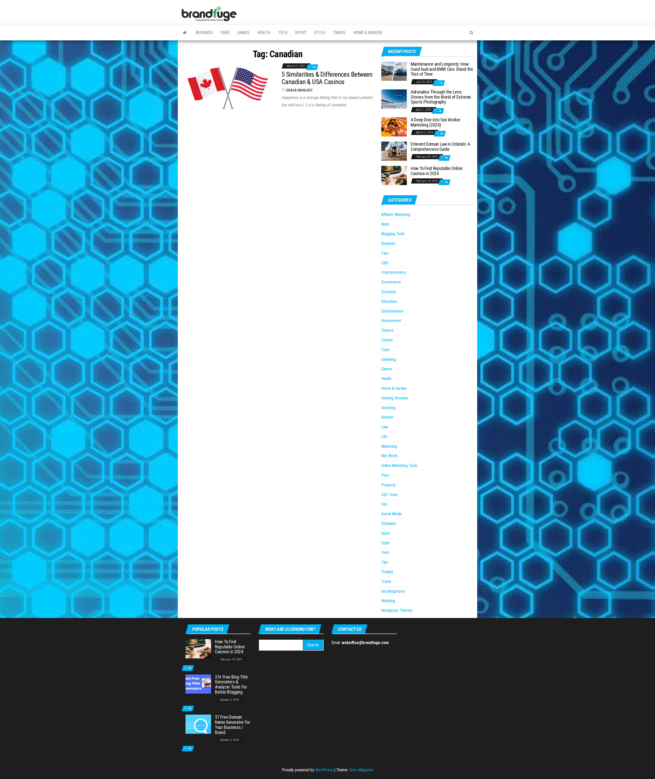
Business (204, 32)
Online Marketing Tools (399, 465)
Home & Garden (368, 32)
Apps (385, 224)
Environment (391, 320)
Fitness (387, 340)
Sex (384, 504)
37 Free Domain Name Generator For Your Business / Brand (232, 724)
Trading (387, 571)
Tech (282, 32)
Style (319, 32)
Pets (385, 475)
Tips (384, 562)
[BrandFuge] (185, 32)
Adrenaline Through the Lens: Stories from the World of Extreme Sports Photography (441, 97)
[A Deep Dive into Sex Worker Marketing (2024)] (394, 126)
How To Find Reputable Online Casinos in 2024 (437, 171)
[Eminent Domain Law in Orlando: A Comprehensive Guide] (394, 150)
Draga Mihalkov (299, 90)
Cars (225, 32)
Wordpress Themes (397, 610)
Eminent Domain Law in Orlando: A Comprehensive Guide (440, 146)
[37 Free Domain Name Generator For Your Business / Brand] (198, 723)
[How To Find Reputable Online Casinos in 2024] (394, 175)
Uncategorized (393, 591)
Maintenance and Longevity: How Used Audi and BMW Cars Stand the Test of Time (442, 69)
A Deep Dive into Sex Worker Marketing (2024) (436, 122)
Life (384, 436)
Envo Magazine (361, 769)
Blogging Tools (393, 233)
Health (263, 32)
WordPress (324, 769)
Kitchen (387, 417)
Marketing (389, 446)
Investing (388, 407)
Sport (301, 32)
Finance (387, 330)
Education (389, 301)
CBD (384, 262)
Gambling (388, 359)
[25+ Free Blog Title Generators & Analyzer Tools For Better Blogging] (198, 683)
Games (243, 32)
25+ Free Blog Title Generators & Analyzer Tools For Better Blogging (231, 684)
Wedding (388, 600)
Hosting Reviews (394, 398)
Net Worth (389, 455)
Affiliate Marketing (395, 214)
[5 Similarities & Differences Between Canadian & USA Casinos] (228, 87)
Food (385, 349)
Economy (388, 291)
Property (388, 485)
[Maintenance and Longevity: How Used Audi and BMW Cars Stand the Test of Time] (394, 70)
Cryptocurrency (393, 272)
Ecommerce (391, 282)
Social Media (391, 513)
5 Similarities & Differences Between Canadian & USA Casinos (326, 78)
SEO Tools (389, 494)
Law (384, 427)
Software (388, 523)
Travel (339, 32)
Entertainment (392, 311)
